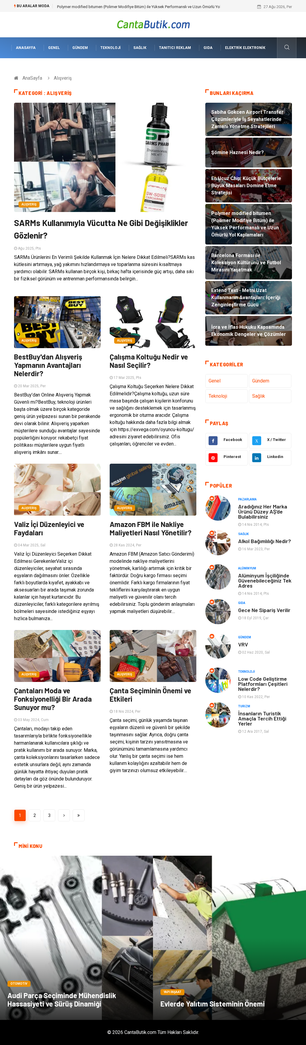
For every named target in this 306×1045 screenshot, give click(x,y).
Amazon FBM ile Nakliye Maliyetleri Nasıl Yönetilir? (151, 528)
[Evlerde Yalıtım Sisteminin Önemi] (229, 938)
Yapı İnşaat (172, 992)
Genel (54, 48)
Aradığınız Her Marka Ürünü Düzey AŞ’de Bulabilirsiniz (262, 511)
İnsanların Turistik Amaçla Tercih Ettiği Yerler (262, 718)
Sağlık (139, 48)
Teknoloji (110, 48)
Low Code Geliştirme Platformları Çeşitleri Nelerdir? (262, 683)
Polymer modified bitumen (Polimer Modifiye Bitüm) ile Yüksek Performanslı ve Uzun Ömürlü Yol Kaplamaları (149, 6)
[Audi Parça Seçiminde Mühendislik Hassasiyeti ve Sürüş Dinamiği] (76, 938)
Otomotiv (18, 983)
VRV (243, 644)
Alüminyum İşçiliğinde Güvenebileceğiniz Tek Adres (264, 580)
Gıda (208, 48)
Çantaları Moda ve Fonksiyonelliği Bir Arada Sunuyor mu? (53, 698)
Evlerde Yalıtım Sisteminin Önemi (212, 1003)
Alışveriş (29, 204)
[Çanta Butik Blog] (153, 24)
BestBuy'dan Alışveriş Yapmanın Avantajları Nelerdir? (48, 365)
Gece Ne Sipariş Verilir (264, 610)
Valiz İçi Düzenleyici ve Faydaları (49, 528)
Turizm (244, 706)
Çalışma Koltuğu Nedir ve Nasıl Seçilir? (149, 360)
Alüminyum (247, 568)
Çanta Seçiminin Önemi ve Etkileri (150, 694)
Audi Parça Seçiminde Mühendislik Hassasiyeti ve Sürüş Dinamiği (61, 999)
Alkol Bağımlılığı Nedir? (264, 541)
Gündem (80, 48)
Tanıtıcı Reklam (175, 48)
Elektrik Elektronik (245, 48)
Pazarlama (247, 499)
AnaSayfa (26, 48)
